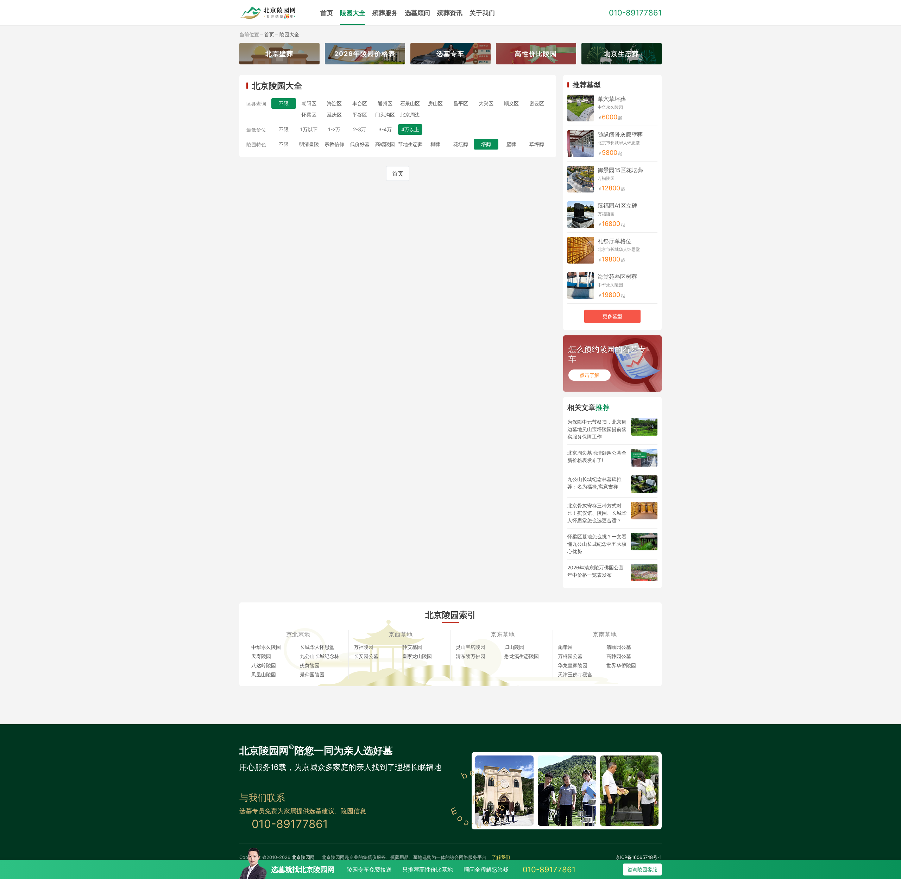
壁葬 (511, 144)
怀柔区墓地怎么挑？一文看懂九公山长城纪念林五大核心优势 (596, 543)
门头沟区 (385, 115)
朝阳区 (309, 103)
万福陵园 (363, 647)
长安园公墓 (366, 656)
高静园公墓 (618, 656)
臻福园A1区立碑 (617, 205)
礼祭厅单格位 (614, 241)
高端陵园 (385, 144)
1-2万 (334, 129)
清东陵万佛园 (470, 656)
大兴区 (486, 103)
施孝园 (565, 647)
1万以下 (308, 129)
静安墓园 (412, 647)
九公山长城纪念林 (319, 656)
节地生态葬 (410, 144)
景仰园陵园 (312, 674)
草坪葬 (536, 144)
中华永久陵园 (266, 647)
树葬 (435, 144)
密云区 (536, 103)
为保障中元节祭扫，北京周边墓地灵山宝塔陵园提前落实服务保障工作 (596, 429)
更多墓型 (612, 316)
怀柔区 (309, 115)
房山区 (435, 103)
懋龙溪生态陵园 (521, 656)
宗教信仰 (334, 144)
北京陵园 (301, 857)
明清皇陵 (309, 144)
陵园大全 (352, 13)
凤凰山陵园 (263, 674)
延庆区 (334, 115)
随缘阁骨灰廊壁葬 (620, 134)
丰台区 (359, 103)
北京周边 (410, 115)
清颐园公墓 (618, 647)
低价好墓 (360, 144)
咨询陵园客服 (642, 869)
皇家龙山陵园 (417, 656)
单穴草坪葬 (612, 98)
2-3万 (359, 129)
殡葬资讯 (449, 13)
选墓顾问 (417, 13)
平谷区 (359, 115)
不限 (284, 129)
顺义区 (511, 103)
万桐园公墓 (570, 656)
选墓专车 (450, 53)
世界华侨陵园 (621, 665)
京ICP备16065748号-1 (639, 857)
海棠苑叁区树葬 (617, 276)
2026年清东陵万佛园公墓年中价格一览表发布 (595, 571)
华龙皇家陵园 (572, 665)
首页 (326, 13)
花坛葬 (460, 144)
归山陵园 (514, 647)
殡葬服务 (385, 13)
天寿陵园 (261, 656)
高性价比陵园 (536, 53)
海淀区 (334, 103)
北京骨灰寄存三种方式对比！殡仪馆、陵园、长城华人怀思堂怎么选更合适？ (596, 512)
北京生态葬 (621, 53)
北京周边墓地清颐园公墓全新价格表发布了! (596, 456)
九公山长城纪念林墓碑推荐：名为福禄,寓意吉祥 (594, 482)
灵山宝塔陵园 (470, 647)
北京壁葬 (279, 53)
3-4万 (385, 129)
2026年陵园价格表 (365, 53)
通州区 (385, 103)
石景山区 (410, 103)
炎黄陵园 (310, 665)
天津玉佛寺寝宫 (575, 674)
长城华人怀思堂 (317, 647)
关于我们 (482, 13)
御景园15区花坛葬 (620, 169)
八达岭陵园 (263, 665)
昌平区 (460, 103)
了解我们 (501, 857)
